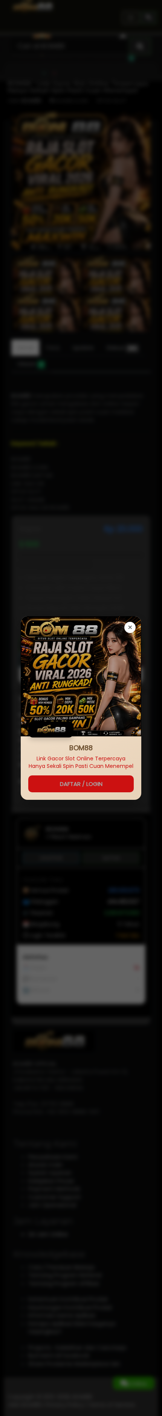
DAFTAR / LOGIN (81, 784)
